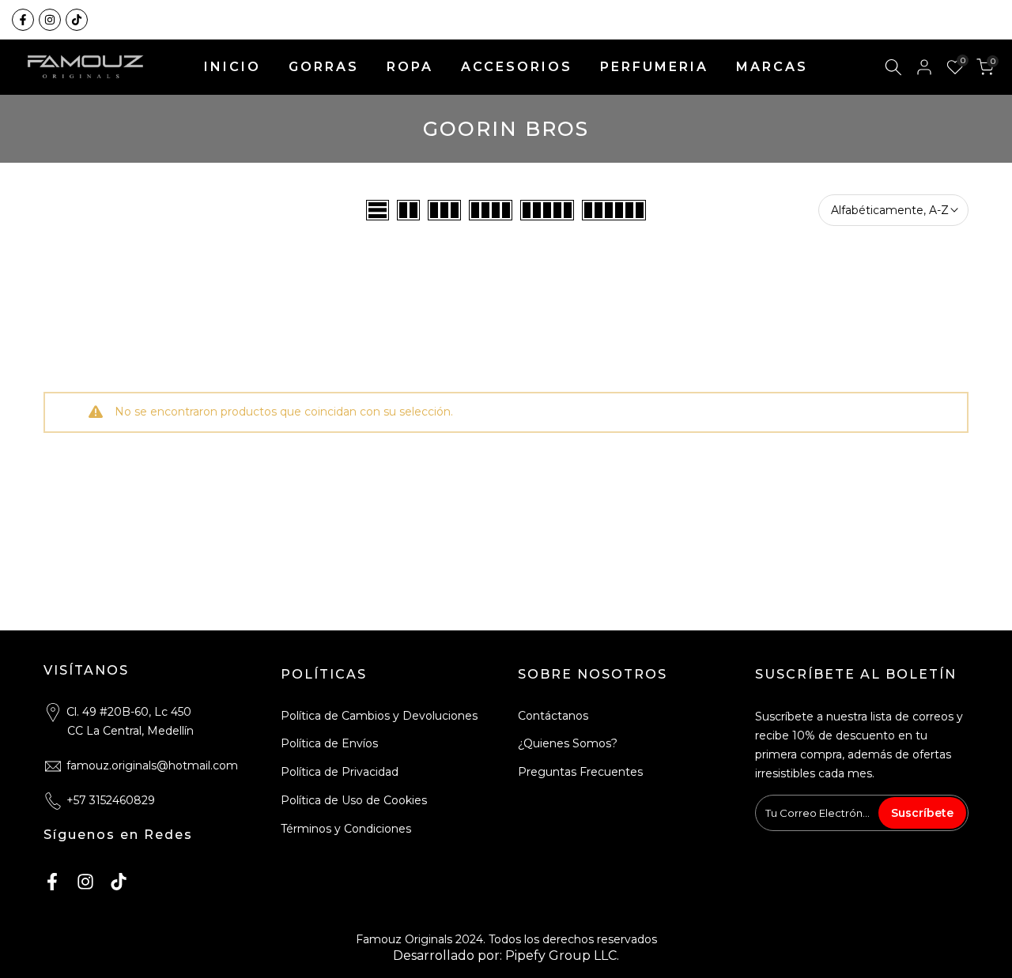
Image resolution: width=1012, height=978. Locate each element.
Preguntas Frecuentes (580, 772)
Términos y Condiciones (346, 829)
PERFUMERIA (654, 66)
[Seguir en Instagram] (50, 20)
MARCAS (772, 66)
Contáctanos (553, 716)
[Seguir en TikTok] (77, 20)
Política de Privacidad (339, 772)
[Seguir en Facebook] (23, 20)
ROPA (410, 66)
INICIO (232, 66)
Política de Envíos (329, 743)
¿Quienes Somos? (567, 743)
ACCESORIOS (516, 66)
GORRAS (324, 66)
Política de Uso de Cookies (354, 800)
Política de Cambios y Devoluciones (379, 716)
